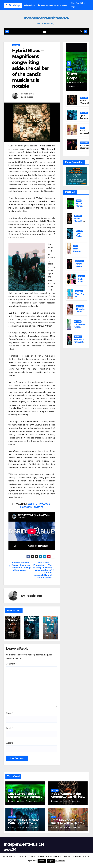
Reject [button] (50, 861)
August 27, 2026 (76, 82)
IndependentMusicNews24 (46, 18)
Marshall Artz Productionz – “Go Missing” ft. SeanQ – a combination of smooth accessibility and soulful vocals (42, 570)
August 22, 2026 (17, 827)
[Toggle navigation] (45, 31)
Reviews (81, 276)
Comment (11, 664)
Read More (60, 860)
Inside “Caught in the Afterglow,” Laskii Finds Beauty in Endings (67, 796)
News (69, 69)
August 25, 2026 (60, 801)
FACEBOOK (44, 504)
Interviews (84, 142)
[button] (81, 31)
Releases (16, 45)
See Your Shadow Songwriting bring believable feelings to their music (21, 566)
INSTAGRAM (26, 507)
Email (9, 728)
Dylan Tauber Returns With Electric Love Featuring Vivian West (23, 823)
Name (9, 713)
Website (9, 743)
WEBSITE (32, 504)
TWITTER (38, 507)
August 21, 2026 (60, 827)
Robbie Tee (29, 94)
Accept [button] (41, 861)
